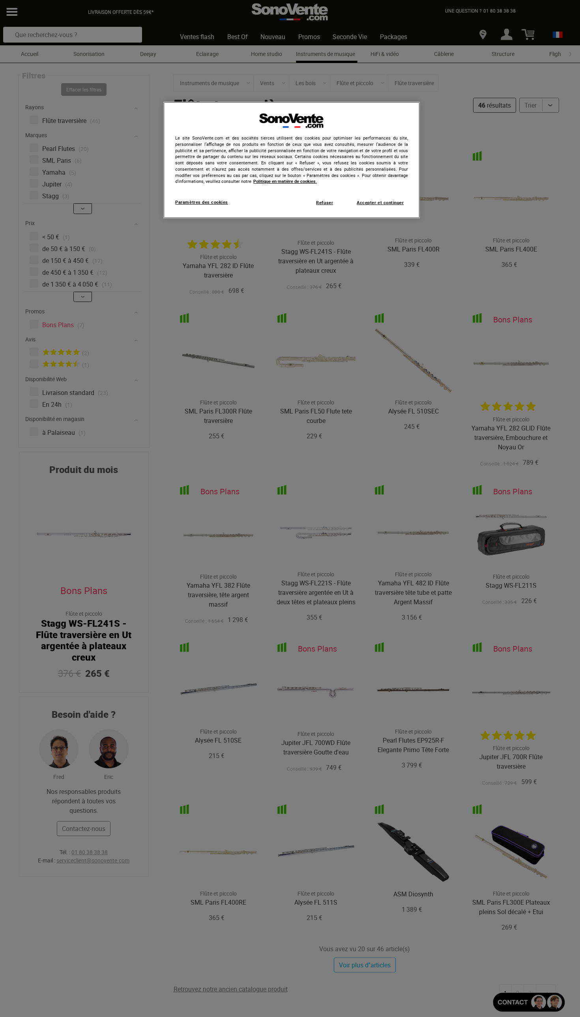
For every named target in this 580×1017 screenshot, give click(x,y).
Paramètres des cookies (201, 202)
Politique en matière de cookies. (285, 181)
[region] (291, 160)
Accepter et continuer (380, 202)
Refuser (324, 202)
